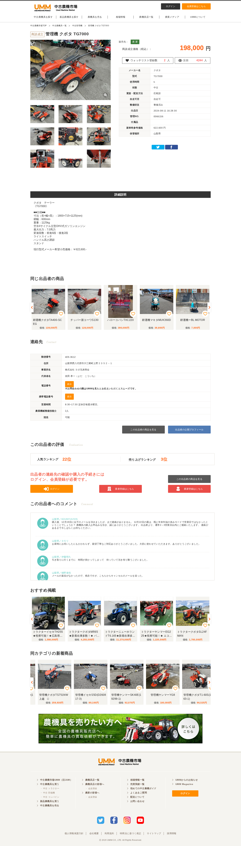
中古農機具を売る (49, 805)
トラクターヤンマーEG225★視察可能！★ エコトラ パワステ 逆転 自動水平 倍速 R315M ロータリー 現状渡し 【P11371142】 (156, 634)
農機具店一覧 (146, 17)
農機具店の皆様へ (94, 784)
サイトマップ (154, 833)
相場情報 (120, 17)
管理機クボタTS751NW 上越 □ (49, 696)
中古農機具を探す (43, 17)
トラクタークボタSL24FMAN (192, 633)
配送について (137, 797)
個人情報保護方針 (74, 833)
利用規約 (109, 833)
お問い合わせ (137, 801)
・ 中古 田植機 (47, 792)
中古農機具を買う (49, 784)
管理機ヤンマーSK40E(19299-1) (120, 696)
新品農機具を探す (69, 17)
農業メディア (172, 17)
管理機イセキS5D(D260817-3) (84, 696)
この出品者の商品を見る (143, 429)
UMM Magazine (184, 784)
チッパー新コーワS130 (84, 320)
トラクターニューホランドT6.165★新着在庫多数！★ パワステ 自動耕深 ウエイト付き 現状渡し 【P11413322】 (120, 634)
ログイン (170, 6)
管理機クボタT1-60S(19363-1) (192, 696)
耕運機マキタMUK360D (156, 320)
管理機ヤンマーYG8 (156, 694)
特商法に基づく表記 (130, 833)
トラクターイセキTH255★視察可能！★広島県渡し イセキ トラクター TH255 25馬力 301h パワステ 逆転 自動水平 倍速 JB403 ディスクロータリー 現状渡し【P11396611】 (48, 634)
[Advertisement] (120, 180)
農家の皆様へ (92, 792)
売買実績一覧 (137, 784)
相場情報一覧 (137, 780)
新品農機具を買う (49, 801)
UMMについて (197, 17)
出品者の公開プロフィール (189, 429)
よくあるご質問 (138, 792)
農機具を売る (95, 17)
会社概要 (94, 833)
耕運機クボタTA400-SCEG (47, 322)
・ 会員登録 (91, 788)
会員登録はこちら (196, 6)
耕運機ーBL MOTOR (192, 320)
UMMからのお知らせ (186, 780)
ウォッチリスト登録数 (144, 60)
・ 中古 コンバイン (49, 797)
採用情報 (171, 833)
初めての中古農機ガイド (143, 788)
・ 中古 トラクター (49, 788)
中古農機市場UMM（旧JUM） (56, 780)
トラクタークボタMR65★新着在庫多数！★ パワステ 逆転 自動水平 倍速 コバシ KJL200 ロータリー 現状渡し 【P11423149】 (84, 634)
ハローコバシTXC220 (120, 320)
